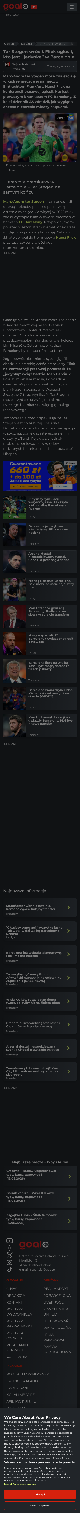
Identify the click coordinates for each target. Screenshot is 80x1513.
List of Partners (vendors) (20, 1484)
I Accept (40, 1494)
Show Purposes (40, 1505)
